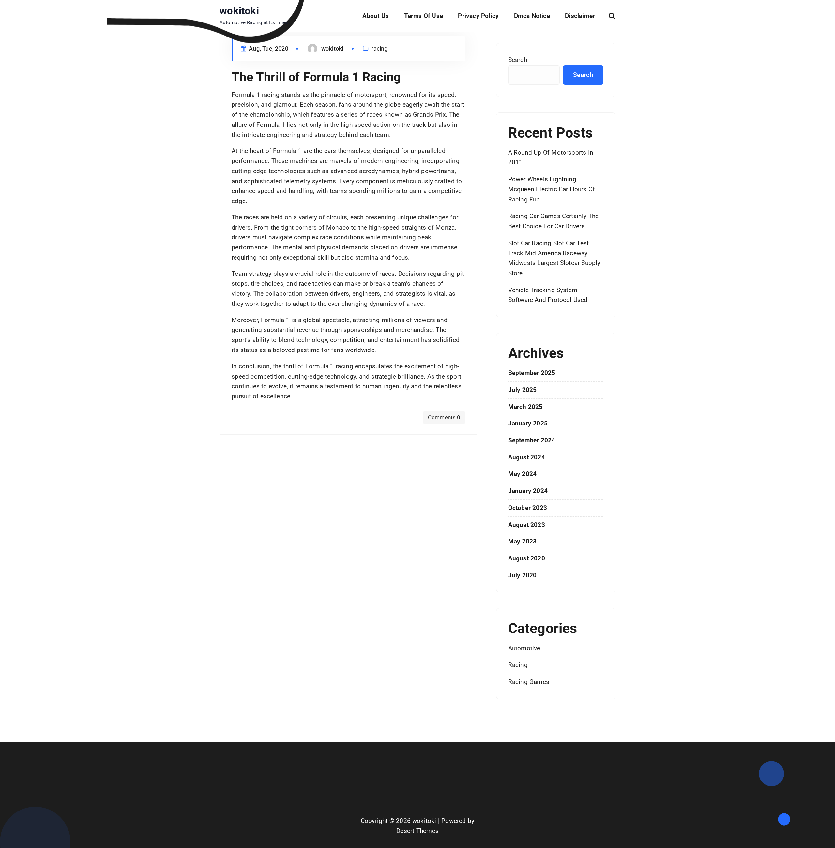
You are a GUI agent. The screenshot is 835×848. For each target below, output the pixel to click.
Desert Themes (417, 831)
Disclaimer (580, 16)
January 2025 (528, 423)
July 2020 (522, 575)
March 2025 (525, 406)
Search (517, 60)
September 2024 (531, 440)
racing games (528, 682)
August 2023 (526, 524)
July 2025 (522, 390)
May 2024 (522, 474)
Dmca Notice (532, 16)
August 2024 (526, 457)
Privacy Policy (478, 16)
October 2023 (527, 508)
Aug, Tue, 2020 (268, 48)
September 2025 (531, 373)
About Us (375, 16)
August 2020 (526, 558)
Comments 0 (444, 417)
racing (379, 48)
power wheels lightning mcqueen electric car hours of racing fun (551, 189)
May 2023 (522, 541)
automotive (524, 648)
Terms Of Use (423, 16)
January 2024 (528, 491)
